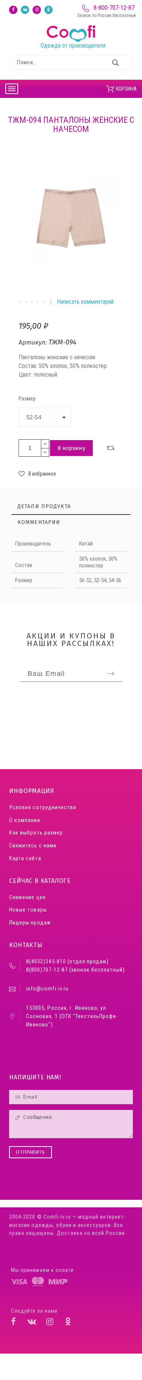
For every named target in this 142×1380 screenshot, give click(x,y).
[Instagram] (37, 10)
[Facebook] (13, 10)
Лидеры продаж (29, 922)
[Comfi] (73, 25)
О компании (24, 820)
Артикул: (33, 342)
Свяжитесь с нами (32, 845)
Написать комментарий (85, 301)
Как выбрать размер (35, 833)
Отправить (30, 1152)
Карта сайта (25, 858)
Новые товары (28, 910)
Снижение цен (27, 897)
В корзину (71, 448)
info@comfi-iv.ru (47, 989)
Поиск (123, 62)
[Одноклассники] (48, 10)
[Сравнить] (110, 448)
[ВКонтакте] (25, 10)
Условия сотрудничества (42, 807)
